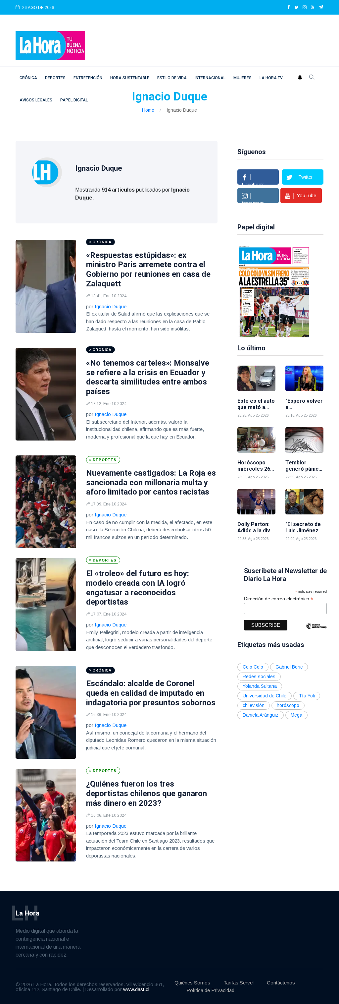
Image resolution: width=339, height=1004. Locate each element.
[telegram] (320, 7)
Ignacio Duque (110, 306)
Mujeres (242, 78)
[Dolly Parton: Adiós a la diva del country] (256, 501)
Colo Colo (253, 667)
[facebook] (289, 7)
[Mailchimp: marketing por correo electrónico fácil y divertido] (316, 631)
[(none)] (47, 172)
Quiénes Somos (192, 982)
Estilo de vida (172, 78)
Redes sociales (259, 676)
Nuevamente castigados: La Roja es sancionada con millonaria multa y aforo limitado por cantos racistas (151, 482)
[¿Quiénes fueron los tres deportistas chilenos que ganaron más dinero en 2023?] (46, 815)
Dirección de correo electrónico (278, 599)
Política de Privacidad (210, 990)
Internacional (210, 78)
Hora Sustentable (129, 78)
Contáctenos (281, 982)
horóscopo (288, 705)
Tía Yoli (307, 695)
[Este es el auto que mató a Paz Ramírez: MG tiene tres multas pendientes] (256, 378)
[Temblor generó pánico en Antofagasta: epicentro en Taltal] (304, 440)
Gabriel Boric (289, 667)
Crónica (28, 78)
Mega (296, 715)
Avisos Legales (36, 100)
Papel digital (74, 100)
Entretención (87, 78)
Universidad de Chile (264, 695)
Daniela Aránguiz (260, 715)
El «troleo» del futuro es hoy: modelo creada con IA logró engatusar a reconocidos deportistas (137, 588)
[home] (50, 45)
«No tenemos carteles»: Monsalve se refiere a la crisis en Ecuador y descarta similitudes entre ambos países (147, 377)
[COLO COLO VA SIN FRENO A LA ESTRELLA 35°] (273, 291)
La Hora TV (271, 78)
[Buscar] (312, 78)
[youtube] (313, 7)
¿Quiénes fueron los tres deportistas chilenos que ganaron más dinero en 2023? (146, 793)
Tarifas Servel (238, 982)
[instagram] (305, 7)
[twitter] (297, 7)
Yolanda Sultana (260, 686)
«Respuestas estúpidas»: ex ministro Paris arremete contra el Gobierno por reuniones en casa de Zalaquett (148, 269)
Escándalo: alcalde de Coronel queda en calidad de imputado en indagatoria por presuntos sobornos (151, 693)
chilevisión (254, 705)
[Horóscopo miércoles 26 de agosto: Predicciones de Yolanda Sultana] (256, 440)
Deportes (55, 78)
